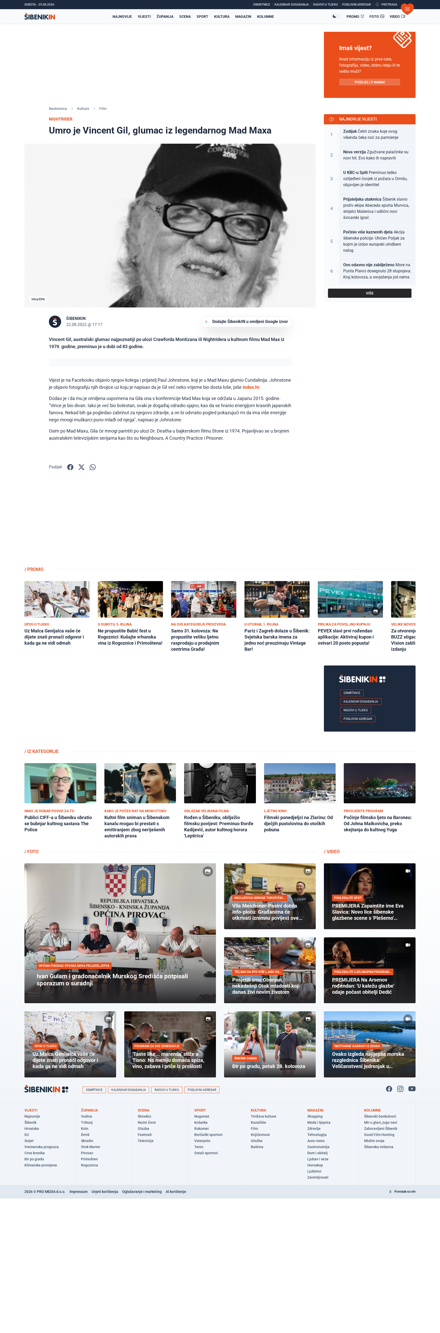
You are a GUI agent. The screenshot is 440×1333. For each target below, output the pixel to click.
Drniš (85, 1135)
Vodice (86, 1116)
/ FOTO (31, 851)
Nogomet (201, 1116)
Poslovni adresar (357, 719)
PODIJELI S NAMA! (370, 82)
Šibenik (30, 1122)
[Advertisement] (370, 522)
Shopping (315, 1116)
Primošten (89, 1159)
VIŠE (370, 293)
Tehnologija (317, 1135)
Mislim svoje (374, 1141)
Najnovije (122, 16)
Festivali (145, 1135)
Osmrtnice (351, 693)
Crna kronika (34, 1153)
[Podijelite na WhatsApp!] (93, 467)
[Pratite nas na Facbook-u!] (389, 1089)
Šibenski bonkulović (380, 1116)
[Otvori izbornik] (407, 9)
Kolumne (265, 16)
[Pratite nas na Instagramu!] (400, 1089)
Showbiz (144, 1116)
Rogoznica (89, 1165)
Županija (165, 16)
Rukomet (201, 1129)
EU (26, 1135)
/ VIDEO (332, 851)
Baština (257, 1147)
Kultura (221, 16)
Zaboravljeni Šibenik (380, 1129)
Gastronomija (318, 1147)
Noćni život (147, 1122)
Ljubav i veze (317, 1159)
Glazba (143, 1129)
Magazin (243, 16)
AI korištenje (176, 1192)
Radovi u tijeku (355, 710)
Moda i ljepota (319, 1122)
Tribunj (87, 1122)
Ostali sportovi (206, 1153)
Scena (185, 16)
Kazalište (258, 1122)
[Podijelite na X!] (81, 467)
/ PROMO (33, 569)
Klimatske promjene (40, 1165)
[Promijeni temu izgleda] (336, 16)
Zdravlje (314, 1129)
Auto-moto (316, 1141)
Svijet (29, 1141)
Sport (202, 16)
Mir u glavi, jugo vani (380, 1122)
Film (102, 109)
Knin (84, 1129)
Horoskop (315, 1165)
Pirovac (87, 1153)
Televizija (146, 1141)
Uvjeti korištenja (105, 1192)
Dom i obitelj (317, 1153)
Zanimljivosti (317, 1177)
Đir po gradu (34, 1159)
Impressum (79, 1192)
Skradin (87, 1141)
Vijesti (144, 16)
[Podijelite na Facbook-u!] (70, 467)
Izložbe (257, 1141)
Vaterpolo (202, 1141)
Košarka (201, 1122)
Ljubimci (314, 1171)
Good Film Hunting (379, 1135)
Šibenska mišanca (378, 1147)
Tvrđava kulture (263, 1116)
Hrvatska (31, 1129)
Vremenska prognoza (41, 1147)
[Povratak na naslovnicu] (39, 16)
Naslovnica (58, 109)
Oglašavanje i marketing (142, 1192)
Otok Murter (90, 1147)
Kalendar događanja (360, 701)
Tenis (198, 1147)
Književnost (260, 1135)
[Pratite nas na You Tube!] (412, 1088)
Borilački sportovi (208, 1135)
